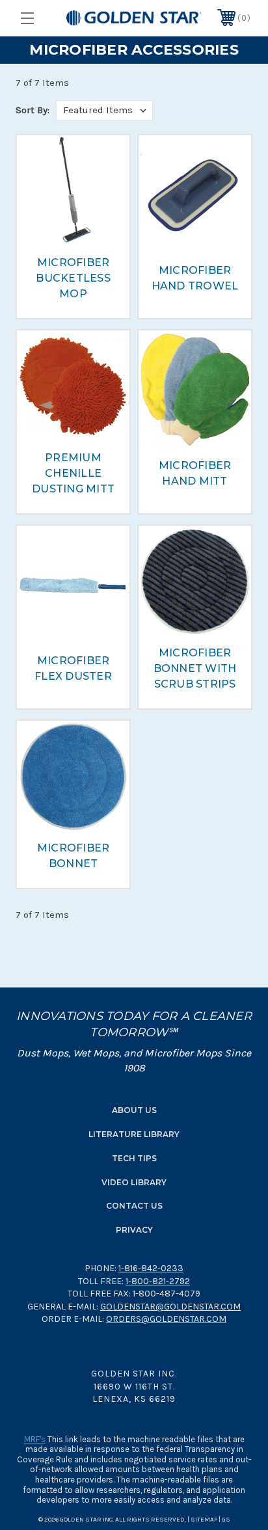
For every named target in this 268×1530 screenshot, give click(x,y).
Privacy (134, 1230)
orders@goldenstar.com (166, 1318)
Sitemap (204, 1519)
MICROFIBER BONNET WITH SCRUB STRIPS (195, 668)
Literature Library (134, 1134)
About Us (134, 1110)
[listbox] (104, 110)
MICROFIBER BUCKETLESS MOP (73, 278)
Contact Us (134, 1206)
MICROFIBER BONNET (73, 856)
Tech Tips (134, 1158)
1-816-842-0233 (150, 1268)
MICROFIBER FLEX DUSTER (73, 668)
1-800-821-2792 (158, 1281)
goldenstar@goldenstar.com (170, 1306)
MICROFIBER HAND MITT (195, 473)
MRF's (35, 1439)
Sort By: (32, 110)
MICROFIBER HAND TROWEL (195, 278)
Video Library (134, 1182)
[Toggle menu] (43, 18)
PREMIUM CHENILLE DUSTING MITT (73, 473)
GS (226, 1519)
